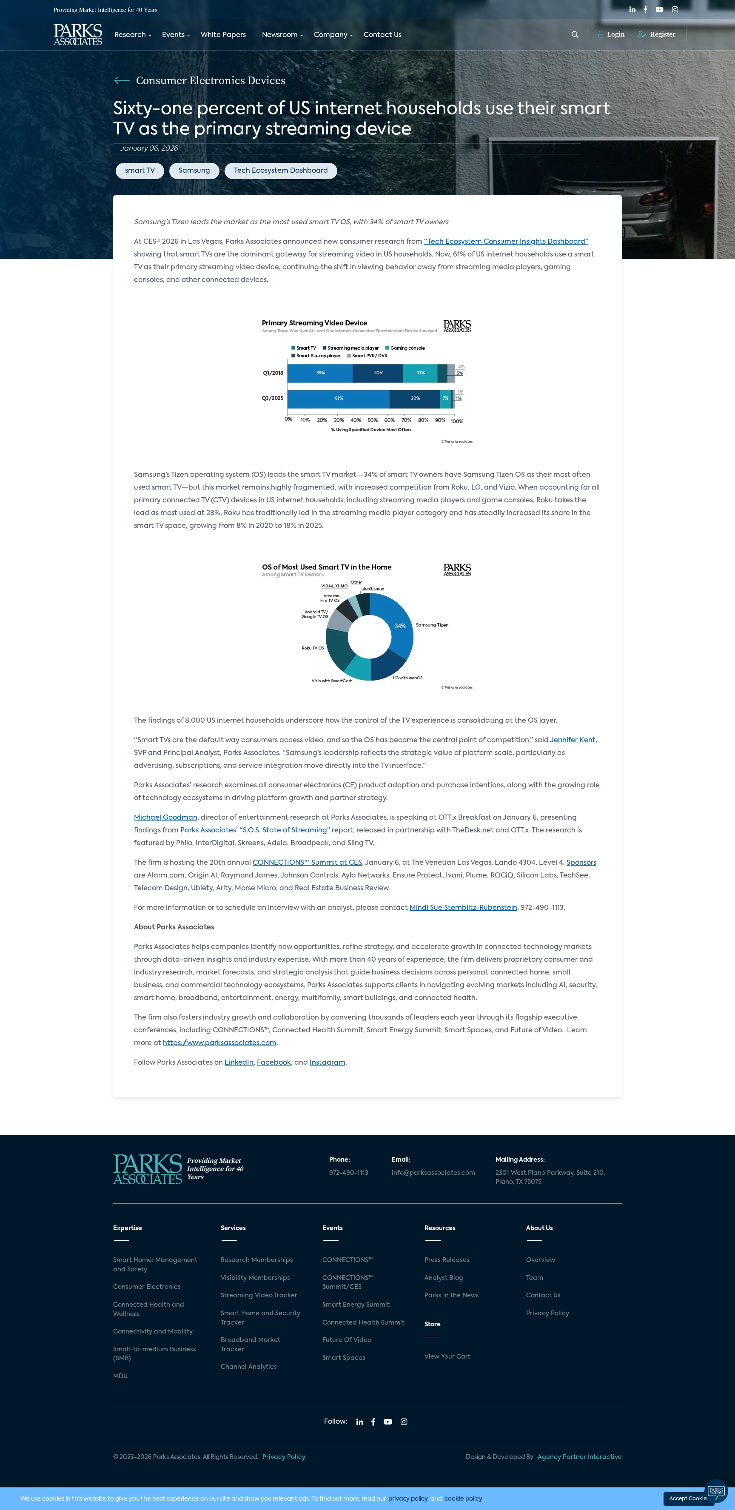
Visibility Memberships (255, 1278)
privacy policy (408, 1499)
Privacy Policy (547, 1313)
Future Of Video (346, 1340)
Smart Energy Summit (356, 1305)
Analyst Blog (443, 1278)
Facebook (274, 1063)
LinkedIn (239, 1063)
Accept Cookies (689, 1498)
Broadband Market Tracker (250, 1345)
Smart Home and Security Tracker (260, 1318)
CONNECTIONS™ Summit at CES (307, 863)
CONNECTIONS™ (347, 1260)
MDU (120, 1376)
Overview (540, 1260)
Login (615, 34)
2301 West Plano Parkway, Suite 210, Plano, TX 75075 (550, 1177)
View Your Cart (447, 1357)
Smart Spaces (343, 1358)
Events (173, 35)
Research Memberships (257, 1260)
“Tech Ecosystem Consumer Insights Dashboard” (506, 242)
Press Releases (447, 1260)
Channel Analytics (249, 1367)
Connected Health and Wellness (148, 1309)
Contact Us (383, 35)
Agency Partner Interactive (580, 1457)
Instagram (327, 1063)
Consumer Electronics (147, 1287)
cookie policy (463, 1499)
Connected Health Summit (363, 1323)
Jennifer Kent (572, 740)
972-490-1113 (348, 1173)
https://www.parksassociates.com (219, 1043)
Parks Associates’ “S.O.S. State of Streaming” (255, 830)
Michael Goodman (165, 818)
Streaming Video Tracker (259, 1296)
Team (534, 1278)
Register (662, 34)
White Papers (223, 35)
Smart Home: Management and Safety (155, 1265)
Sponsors (581, 863)
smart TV (140, 171)
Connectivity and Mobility (153, 1332)
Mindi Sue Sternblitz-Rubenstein (463, 908)
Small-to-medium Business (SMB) (154, 1354)
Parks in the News (451, 1296)
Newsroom (280, 35)
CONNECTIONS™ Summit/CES (347, 1283)
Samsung (194, 171)
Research (130, 35)
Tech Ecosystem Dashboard (281, 171)
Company (331, 35)
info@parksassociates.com (433, 1173)
